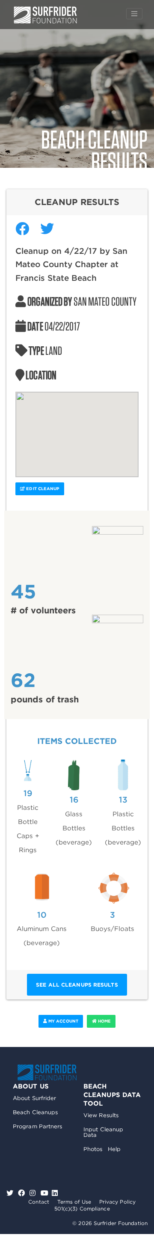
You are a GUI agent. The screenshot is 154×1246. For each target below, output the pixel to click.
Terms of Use (74, 1201)
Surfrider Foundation (47, 1072)
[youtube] (44, 1193)
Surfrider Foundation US (45, 15)
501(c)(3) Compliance (82, 1208)
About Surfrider (34, 1098)
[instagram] (34, 1193)
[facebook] (22, 1193)
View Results (100, 1115)
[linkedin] (55, 1193)
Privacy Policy (117, 1201)
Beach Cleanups (35, 1112)
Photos (93, 1149)
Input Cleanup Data (103, 1132)
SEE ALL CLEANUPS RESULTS (77, 984)
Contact (38, 1201)
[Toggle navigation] (134, 13)
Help (114, 1149)
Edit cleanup (42, 488)
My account (62, 1021)
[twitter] (10, 1193)
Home (104, 1021)
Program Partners (37, 1126)
